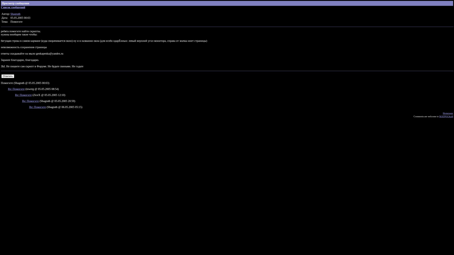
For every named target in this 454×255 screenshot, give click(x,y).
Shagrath (15, 13)
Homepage (448, 113)
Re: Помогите (16, 88)
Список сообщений (13, 7)
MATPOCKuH (446, 116)
